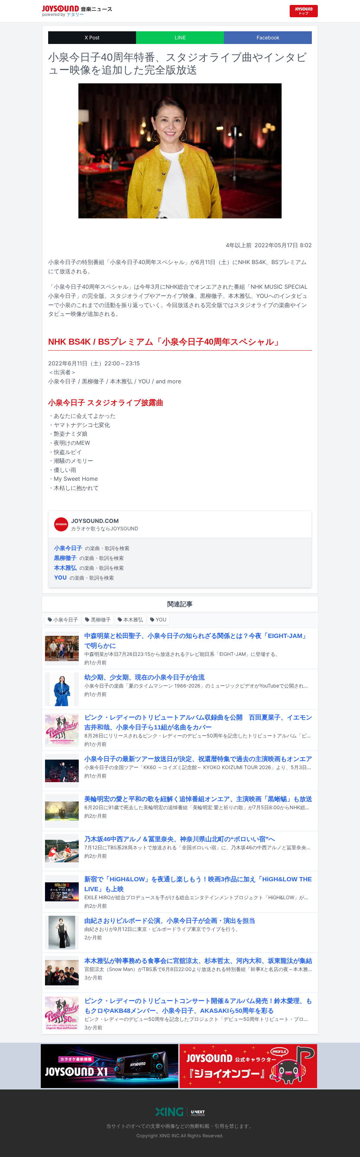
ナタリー (75, 14)
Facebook (268, 37)
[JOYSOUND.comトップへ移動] (304, 11)
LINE (180, 37)
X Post (92, 37)
